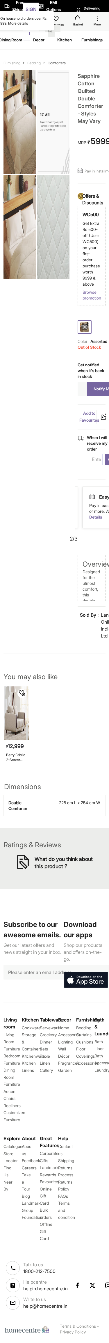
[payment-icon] (101, 497)
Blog (26, 1196)
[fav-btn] (22, 693)
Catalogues (13, 1146)
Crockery (48, 1034)
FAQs (63, 1196)
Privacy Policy (73, 1331)
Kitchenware (33, 1056)
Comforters (57, 63)
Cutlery (46, 1070)
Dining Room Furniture (11, 1077)
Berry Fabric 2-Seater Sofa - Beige (16, 757)
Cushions (84, 1041)
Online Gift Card (46, 1196)
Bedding (34, 63)
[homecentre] (28, 1329)
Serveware (50, 1027)
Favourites (49, 1181)
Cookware (31, 1027)
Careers (29, 1167)
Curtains (84, 1034)
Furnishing (11, 63)
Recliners (12, 1105)
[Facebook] (77, 1285)
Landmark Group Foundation (32, 1210)
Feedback (31, 1160)
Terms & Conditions (78, 1326)
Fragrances (68, 1063)
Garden (65, 1070)
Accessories (87, 1063)
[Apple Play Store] (86, 980)
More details (18, 23)
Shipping (66, 1160)
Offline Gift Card (46, 1231)
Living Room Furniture (11, 1041)
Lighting (65, 1041)
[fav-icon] (56, 19)
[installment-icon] (81, 171)
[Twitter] (93, 1285)
